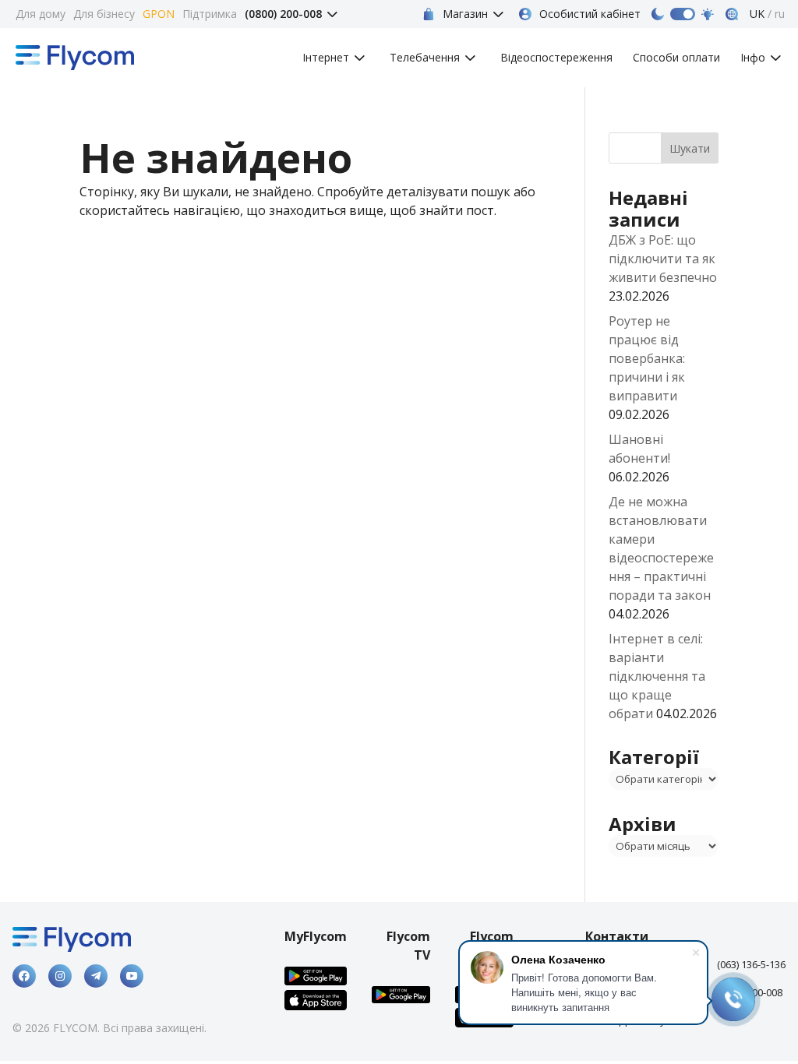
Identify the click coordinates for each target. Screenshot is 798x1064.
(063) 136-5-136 (751, 964)
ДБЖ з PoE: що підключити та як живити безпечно (663, 258)
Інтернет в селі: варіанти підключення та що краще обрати (657, 676)
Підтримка (209, 13)
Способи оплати (676, 58)
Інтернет (325, 58)
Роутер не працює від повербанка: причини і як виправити (647, 358)
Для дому (40, 13)
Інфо (752, 58)
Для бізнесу (104, 13)
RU (780, 13)
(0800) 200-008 (283, 13)
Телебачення (425, 58)
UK (755, 13)
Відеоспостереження (556, 58)
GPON (159, 13)
